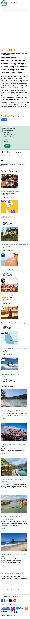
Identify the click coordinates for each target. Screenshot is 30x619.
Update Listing (7, 146)
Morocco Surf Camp (7, 295)
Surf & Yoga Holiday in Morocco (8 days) (13, 323)
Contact (19, 592)
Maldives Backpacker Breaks (10, 270)
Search (19, 589)
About (3, 589)
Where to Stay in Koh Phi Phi (11, 411)
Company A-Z (25, 589)
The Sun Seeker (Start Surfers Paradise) (13, 348)
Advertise (11, 592)
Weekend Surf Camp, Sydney (10, 374)
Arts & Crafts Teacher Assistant (10, 191)
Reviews (3, 155)
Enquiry (4, 119)
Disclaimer (7, 589)
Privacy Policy (14, 589)
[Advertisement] (15, 28)
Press (15, 592)
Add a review (10, 155)
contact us (7, 140)
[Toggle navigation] (3, 10)
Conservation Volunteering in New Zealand (14, 244)
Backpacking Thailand (8, 217)
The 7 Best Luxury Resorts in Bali (12, 574)
